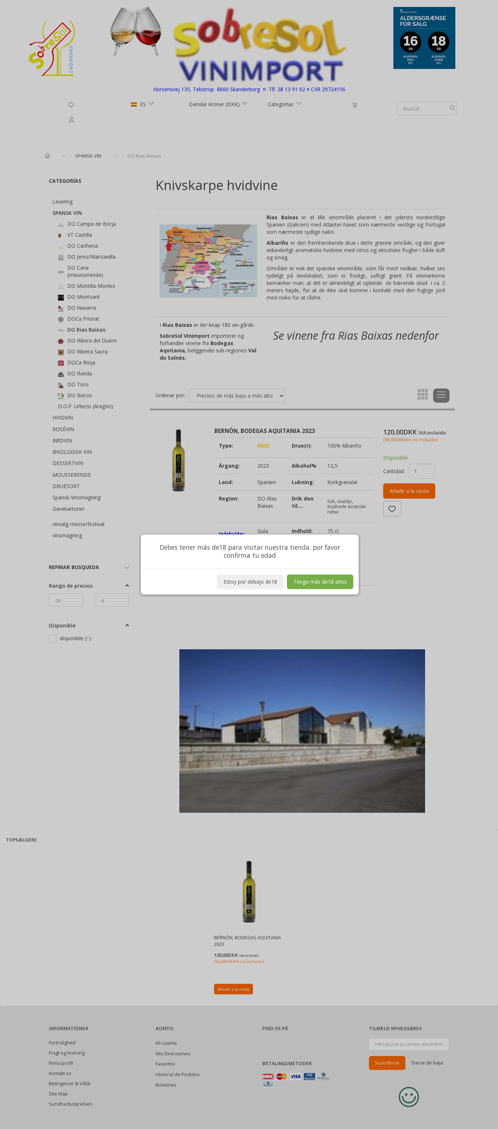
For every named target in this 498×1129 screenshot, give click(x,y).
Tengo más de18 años (320, 581)
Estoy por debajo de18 (250, 581)
